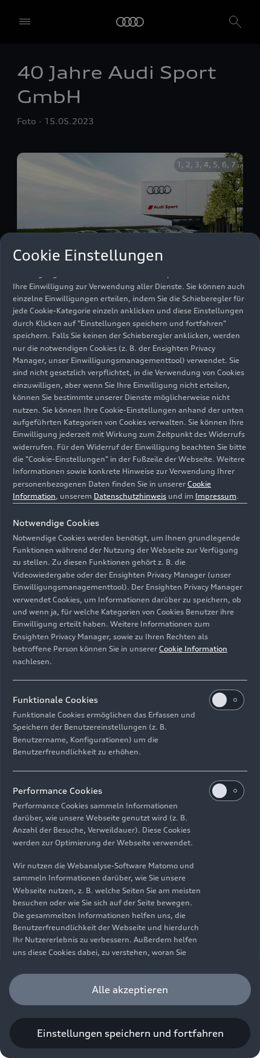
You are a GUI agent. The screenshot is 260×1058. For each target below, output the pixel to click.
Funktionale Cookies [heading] (55, 699)
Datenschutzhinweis (130, 496)
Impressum (215, 496)
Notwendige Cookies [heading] (56, 522)
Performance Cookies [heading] (57, 790)
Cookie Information (193, 648)
